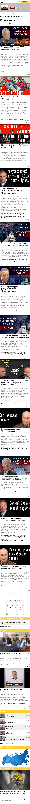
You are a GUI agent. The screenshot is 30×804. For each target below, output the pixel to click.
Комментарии (4, 69)
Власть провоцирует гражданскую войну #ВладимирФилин (9, 289)
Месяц (6, 626)
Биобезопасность (4, 447)
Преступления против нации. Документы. (16, 261)
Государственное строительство (8, 213)
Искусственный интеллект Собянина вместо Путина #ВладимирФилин (12, 191)
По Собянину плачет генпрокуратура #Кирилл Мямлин (15, 478)
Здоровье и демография (6, 352)
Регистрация (25, 1)
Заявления (2, 663)
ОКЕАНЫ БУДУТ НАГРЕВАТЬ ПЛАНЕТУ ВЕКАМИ (15, 622)
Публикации (21, 663)
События (12, 16)
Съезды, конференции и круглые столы (9, 703)
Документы (15, 663)
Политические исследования (13, 69)
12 (17, 24)
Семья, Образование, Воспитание (12, 215)
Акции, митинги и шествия (6, 163)
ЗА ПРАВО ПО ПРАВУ (9, 716)
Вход (18, 1)
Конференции (24, 703)
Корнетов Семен (9, 720)
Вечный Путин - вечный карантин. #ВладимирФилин (13, 520)
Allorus (6, 715)
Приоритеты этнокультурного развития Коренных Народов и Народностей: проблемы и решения (13, 659)
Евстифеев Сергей (4, 664)
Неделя (6, 743)
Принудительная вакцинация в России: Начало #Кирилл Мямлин (15, 337)
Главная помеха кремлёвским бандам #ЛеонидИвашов (13, 567)
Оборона (3, 585)
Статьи (7, 16)
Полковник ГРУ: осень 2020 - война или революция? (13, 48)
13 (19, 24)
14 (21, 24)
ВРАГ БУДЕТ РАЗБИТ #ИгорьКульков (10, 98)
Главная (2, 16)
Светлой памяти (3, 705)
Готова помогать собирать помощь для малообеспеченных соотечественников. (13, 792)
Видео (6, 663)
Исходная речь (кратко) (10, 722)
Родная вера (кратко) (10, 728)
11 (15, 24)
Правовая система (19, 213)
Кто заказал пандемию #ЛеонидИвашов (10, 430)
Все (9, 626)
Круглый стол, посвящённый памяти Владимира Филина (12, 690)
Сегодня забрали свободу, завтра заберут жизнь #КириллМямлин (15, 244)
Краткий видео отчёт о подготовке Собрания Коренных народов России (14, 654)
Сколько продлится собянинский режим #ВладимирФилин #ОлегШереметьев (14, 382)
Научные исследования (6, 353)
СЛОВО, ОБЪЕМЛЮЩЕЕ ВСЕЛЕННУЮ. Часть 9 (15, 739)
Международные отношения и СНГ (8, 448)
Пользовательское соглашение (8, 797)
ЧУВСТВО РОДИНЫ (9, 734)
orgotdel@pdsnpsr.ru (24, 799)
